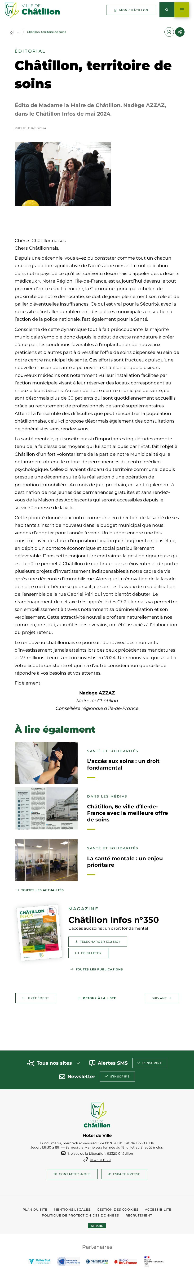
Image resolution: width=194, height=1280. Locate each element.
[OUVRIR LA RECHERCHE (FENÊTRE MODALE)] (166, 9)
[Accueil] (11, 33)
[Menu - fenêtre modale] (181, 9)
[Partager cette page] (180, 32)
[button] (63, 174)
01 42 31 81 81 (100, 1160)
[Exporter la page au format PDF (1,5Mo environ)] (169, 32)
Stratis (97, 1225)
